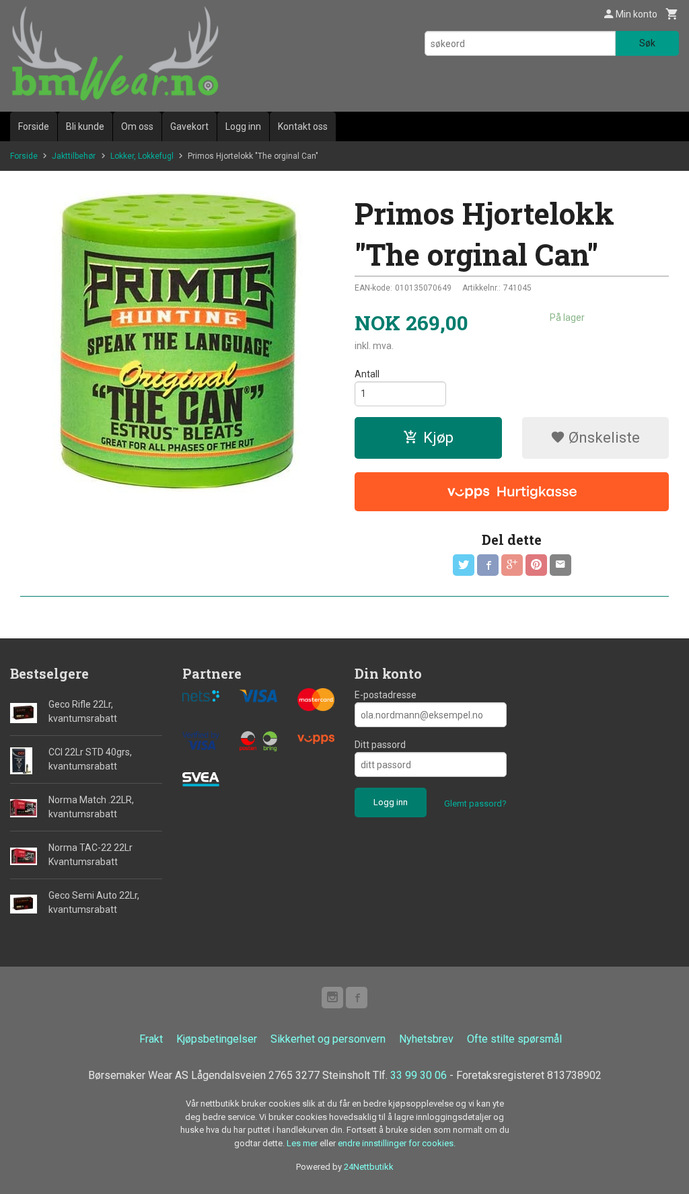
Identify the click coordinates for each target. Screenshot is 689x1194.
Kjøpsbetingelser (216, 1039)
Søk (647, 43)
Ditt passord (380, 744)
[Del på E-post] (560, 565)
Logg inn (243, 126)
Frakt (151, 1039)
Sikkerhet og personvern (328, 1039)
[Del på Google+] (512, 565)
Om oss (137, 126)
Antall (367, 374)
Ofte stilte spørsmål (514, 1039)
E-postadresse (385, 694)
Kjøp (438, 437)
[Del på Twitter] (463, 565)
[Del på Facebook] (488, 565)
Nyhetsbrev (426, 1039)
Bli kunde (85, 126)
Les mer (303, 1143)
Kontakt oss (303, 126)
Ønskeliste (602, 437)
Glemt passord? (475, 803)
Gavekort (189, 126)
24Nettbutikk (369, 1167)
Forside (33, 126)
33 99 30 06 (418, 1075)
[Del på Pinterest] (536, 565)
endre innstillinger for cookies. (397, 1143)
